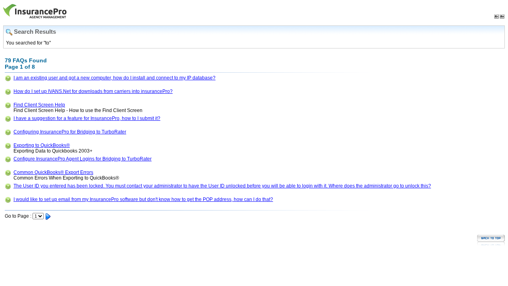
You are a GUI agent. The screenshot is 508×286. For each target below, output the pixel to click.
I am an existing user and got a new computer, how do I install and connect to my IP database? (114, 78)
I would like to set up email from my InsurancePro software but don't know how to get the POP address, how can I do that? (143, 199)
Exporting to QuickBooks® (41, 145)
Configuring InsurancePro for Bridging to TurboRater (69, 132)
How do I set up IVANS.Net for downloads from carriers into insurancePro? (93, 91)
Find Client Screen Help (39, 105)
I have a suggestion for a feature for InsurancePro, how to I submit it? (86, 118)
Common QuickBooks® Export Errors (53, 172)
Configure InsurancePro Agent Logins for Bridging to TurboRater (82, 159)
